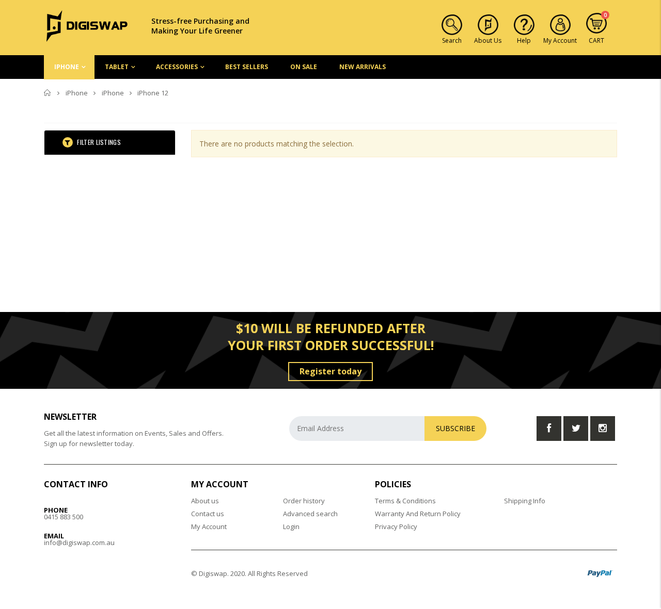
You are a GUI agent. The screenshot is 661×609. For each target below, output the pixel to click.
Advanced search (310, 513)
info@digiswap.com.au (79, 542)
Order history (304, 500)
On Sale (303, 66)
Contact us (207, 513)
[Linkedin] (602, 428)
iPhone (66, 66)
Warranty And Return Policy (418, 513)
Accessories (177, 66)
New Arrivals (362, 66)
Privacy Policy (396, 526)
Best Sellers (246, 66)
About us (205, 500)
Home (48, 93)
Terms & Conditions (405, 500)
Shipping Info (524, 500)
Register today (330, 371)
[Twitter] (575, 428)
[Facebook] (549, 428)
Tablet (117, 66)
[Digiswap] (87, 25)
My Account (209, 526)
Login (291, 526)
